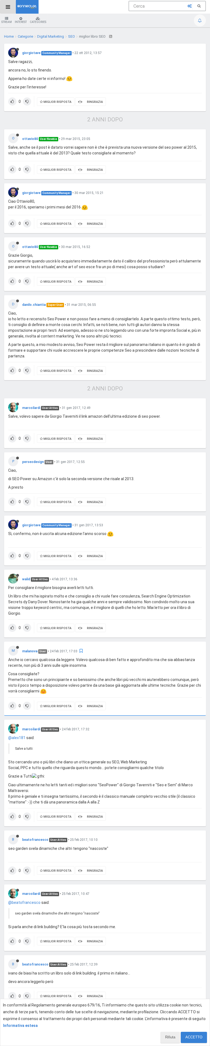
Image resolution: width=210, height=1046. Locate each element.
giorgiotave (31, 53)
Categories (38, 21)
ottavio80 (30, 139)
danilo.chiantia (34, 305)
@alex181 (16, 738)
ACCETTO (193, 1037)
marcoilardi (31, 408)
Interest (21, 21)
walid (26, 579)
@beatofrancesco (24, 902)
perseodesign (33, 462)
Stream (6, 21)
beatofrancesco (35, 840)
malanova (29, 651)
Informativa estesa (20, 1025)
